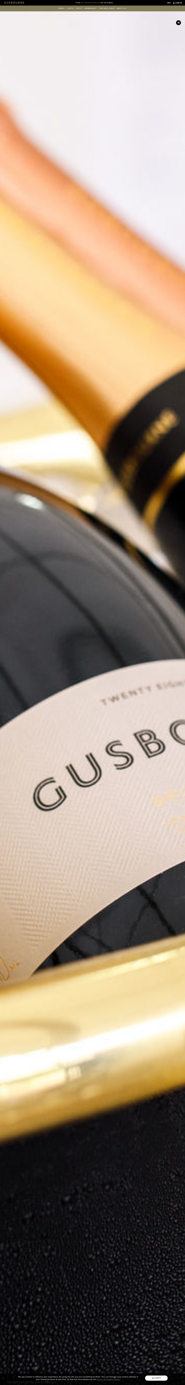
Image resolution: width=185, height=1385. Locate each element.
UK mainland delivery (90, 3)
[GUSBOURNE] (14, 3)
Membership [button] (90, 8)
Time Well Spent (107, 8)
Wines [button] (61, 8)
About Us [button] (121, 8)
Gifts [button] (78, 8)
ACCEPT (156, 1378)
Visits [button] (70, 8)
